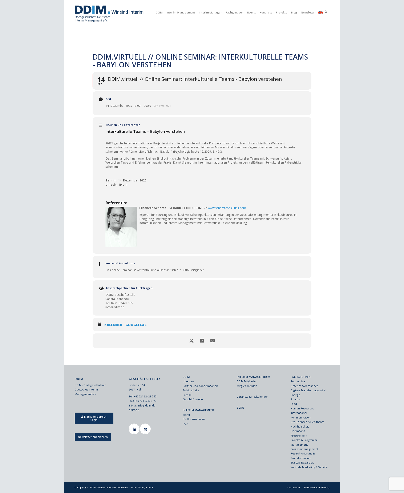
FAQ (185, 424)
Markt (186, 415)
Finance (295, 399)
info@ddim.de (146, 405)
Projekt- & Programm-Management (304, 442)
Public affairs (191, 390)
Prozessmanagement (304, 449)
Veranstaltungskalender (252, 396)
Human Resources (302, 408)
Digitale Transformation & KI (308, 390)
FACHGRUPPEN (301, 377)
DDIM (186, 377)
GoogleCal (135, 325)
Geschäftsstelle (193, 399)
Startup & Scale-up (302, 462)
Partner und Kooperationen (200, 386)
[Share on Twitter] (191, 341)
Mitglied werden (247, 386)
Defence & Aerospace (304, 386)
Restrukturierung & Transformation (303, 456)
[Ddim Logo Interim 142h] (109, 12)
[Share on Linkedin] (202, 341)
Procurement (299, 435)
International (299, 413)
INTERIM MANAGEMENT (199, 410)
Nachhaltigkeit (300, 426)
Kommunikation (301, 417)
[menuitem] (159, 12)
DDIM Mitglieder (247, 381)
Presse (187, 395)
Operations (298, 431)
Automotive (298, 381)
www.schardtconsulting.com (227, 208)
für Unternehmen (194, 419)
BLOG (240, 407)
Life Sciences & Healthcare (307, 422)
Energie (295, 395)
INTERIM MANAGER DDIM (253, 377)
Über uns (188, 381)
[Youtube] (146, 429)
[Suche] (326, 12)
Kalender (113, 325)
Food (294, 404)
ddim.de (134, 410)
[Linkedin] (134, 429)
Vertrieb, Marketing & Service (309, 467)
